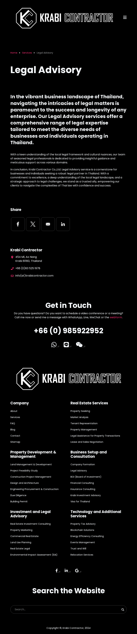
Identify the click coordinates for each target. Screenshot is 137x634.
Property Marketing (21, 530)
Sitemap (15, 442)
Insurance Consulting (83, 489)
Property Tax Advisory (83, 524)
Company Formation (83, 464)
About (13, 411)
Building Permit (19, 501)
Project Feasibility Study (24, 470)
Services (15, 417)
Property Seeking (80, 411)
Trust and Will (78, 548)
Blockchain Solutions (82, 530)
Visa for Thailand (80, 501)
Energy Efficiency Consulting (87, 536)
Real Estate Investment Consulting (30, 524)
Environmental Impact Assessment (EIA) (33, 554)
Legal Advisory (79, 470)
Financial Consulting (82, 483)
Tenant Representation (84, 423)
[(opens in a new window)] (55, 345)
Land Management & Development (31, 464)
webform (116, 317)
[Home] (63, 17)
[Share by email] (48, 224)
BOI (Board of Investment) (86, 476)
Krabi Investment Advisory (86, 495)
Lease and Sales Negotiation (87, 442)
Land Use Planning (20, 542)
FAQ (12, 423)
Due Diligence (18, 495)
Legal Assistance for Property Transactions (95, 435)
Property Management (84, 429)
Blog (12, 429)
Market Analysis (79, 417)
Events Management (83, 542)
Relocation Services (82, 554)
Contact (15, 435)
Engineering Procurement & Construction (34, 489)
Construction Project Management (30, 476)
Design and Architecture (24, 483)
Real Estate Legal (20, 548)
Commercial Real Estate (24, 536)
